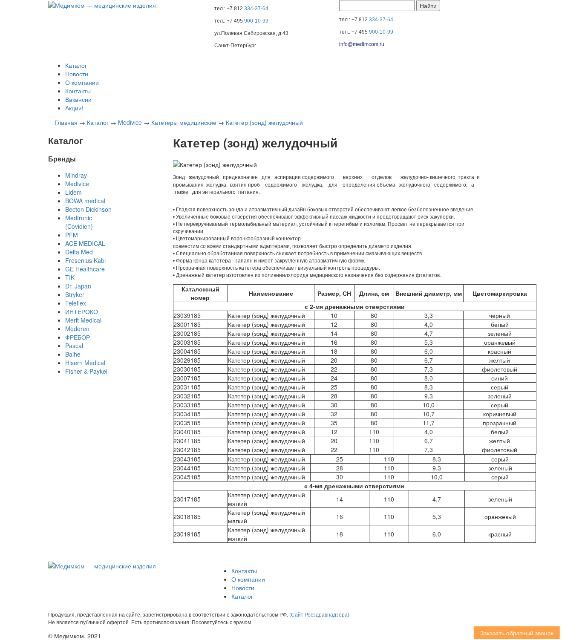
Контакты (78, 90)
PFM (71, 235)
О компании (82, 82)
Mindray (76, 175)
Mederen (77, 328)
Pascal (74, 345)
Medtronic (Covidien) (79, 222)
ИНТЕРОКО (81, 311)
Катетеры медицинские (183, 122)
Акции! (74, 108)
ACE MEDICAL (85, 243)
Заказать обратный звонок (510, 632)
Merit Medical (83, 320)
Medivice (130, 122)
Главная (66, 122)
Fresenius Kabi (85, 260)
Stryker (74, 294)
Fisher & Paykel (86, 371)
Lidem (73, 192)
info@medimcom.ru (361, 44)
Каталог (76, 65)
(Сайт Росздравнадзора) (319, 615)
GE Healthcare (85, 269)
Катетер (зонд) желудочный (264, 122)
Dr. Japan (78, 286)
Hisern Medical (85, 362)
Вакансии (78, 99)
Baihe (73, 354)
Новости (76, 73)
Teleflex (75, 303)
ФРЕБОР (77, 337)
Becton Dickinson (88, 209)
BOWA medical (85, 200)
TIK (70, 277)
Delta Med (79, 252)
